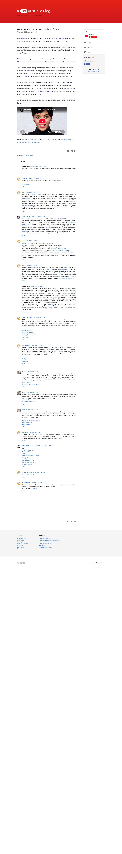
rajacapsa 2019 (65, 269)
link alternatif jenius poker (29, 292)
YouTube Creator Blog (45, 538)
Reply (23, 173)
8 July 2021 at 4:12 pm (35, 432)
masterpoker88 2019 (59, 219)
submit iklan (25, 337)
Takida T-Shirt (25, 453)
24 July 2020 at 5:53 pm (32, 371)
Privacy (98, 563)
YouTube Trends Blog (45, 543)
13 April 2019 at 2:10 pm (39, 317)
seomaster (25, 432)
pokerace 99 (35, 194)
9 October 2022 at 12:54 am (38, 482)
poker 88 (24, 360)
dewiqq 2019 (57, 273)
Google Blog (42, 545)
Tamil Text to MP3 (31, 474)
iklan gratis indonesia (27, 332)
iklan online (25, 335)
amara (23, 371)
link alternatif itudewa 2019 (59, 250)
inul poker (36, 299)
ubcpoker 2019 (48, 269)
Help (18, 549)
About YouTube (21, 538)
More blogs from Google (45, 547)
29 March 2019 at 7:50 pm (32, 265)
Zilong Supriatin (26, 216)
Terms (103, 563)
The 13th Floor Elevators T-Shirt (30, 455)
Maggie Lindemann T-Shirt (29, 462)
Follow (87, 64)
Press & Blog (20, 540)
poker (23, 363)
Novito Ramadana (27, 317)
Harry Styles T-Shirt (27, 459)
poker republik (26, 400)
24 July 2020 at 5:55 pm (32, 392)
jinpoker (51, 304)
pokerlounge (33, 247)
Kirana (23, 409)
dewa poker (25, 361)
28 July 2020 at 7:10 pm (32, 409)
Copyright (20, 542)
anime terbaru (26, 424)
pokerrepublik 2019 (68, 200)
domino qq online (26, 382)
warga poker (48, 227)
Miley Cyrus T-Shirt (27, 452)
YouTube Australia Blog (27, 155)
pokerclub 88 (25, 198)
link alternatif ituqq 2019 (67, 278)
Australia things (26, 184)
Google (93, 563)
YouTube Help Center (93, 71)
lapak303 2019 (26, 243)
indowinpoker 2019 (68, 293)
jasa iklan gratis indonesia (29, 334)
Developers (20, 547)
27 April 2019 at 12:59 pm (37, 345)
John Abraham (26, 482)
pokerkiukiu (25, 231)
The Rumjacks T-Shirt (28, 460)
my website (34, 488)
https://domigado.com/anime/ (31, 420)
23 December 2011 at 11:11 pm (38, 166)
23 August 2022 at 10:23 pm (38, 472)
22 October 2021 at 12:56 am (45, 446)
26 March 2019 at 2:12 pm (32, 192)
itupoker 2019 (64, 248)
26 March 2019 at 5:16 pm (39, 216)
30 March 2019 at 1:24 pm (36, 286)
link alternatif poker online (29, 401)
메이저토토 (59, 438)
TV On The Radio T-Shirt (28, 450)
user (23, 192)
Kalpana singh (26, 472)
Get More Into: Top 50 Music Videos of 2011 (38, 29)
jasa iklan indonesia (27, 330)
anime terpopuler (27, 422)
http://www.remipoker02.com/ (30, 384)
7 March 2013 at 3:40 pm (34, 178)
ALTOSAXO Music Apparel (29, 446)
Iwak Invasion (26, 345)
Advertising (20, 545)
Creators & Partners (22, 543)
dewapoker (57, 347)
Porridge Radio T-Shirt (28, 464)
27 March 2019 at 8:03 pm (32, 241)
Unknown (24, 178)
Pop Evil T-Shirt (26, 457)
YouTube (19, 535)
